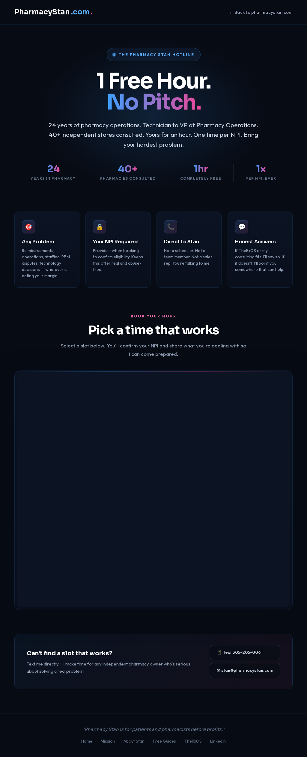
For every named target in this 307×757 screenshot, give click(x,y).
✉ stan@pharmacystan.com (245, 670)
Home (86, 741)
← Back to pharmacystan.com (261, 12)
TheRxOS (193, 741)
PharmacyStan (53, 12)
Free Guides (164, 741)
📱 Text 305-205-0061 (240, 652)
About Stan (134, 741)
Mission (108, 741)
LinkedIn (218, 741)
